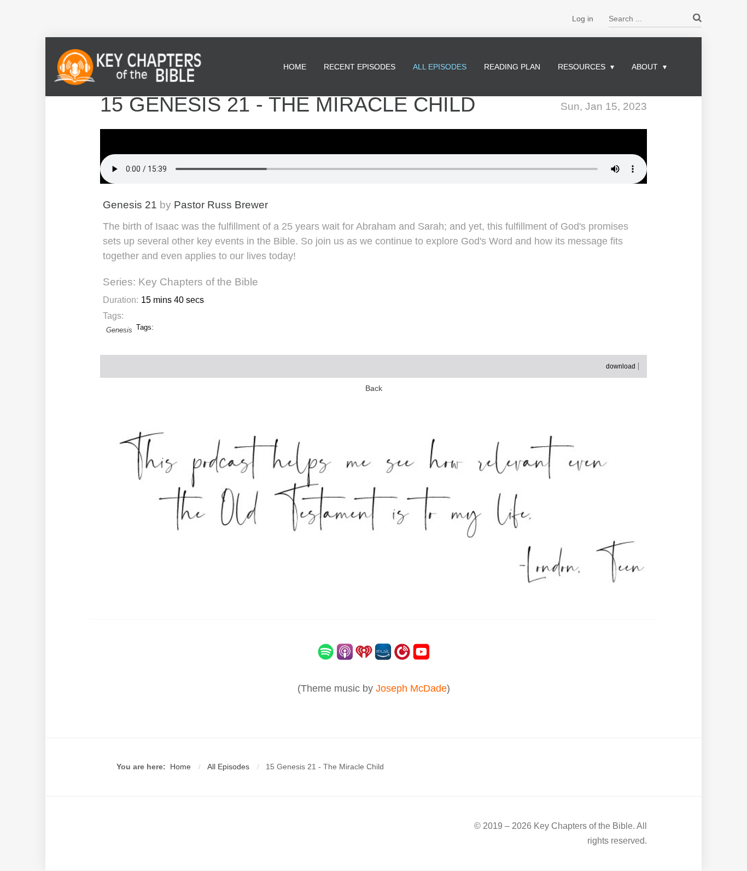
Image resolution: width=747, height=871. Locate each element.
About (645, 66)
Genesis (119, 330)
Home (294, 66)
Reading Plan (512, 66)
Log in (582, 18)
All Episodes (439, 66)
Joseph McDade (411, 688)
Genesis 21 (130, 205)
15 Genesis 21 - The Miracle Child (287, 104)
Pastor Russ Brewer (221, 205)
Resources (581, 66)
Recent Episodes (359, 66)
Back (373, 388)
